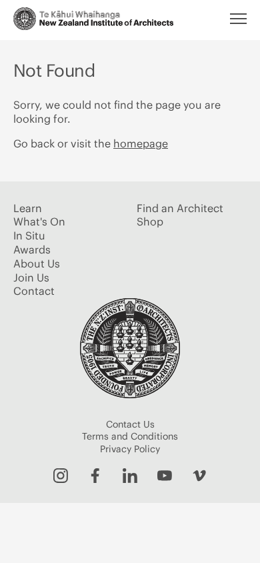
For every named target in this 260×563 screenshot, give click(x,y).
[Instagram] (60, 475)
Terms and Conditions (130, 436)
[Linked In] (130, 475)
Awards (32, 249)
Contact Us (130, 424)
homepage (140, 143)
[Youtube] (164, 475)
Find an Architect (180, 208)
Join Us (31, 277)
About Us (36, 263)
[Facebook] (95, 475)
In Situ (29, 235)
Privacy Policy (130, 449)
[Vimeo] (199, 475)
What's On (39, 221)
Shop (150, 221)
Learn (27, 208)
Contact (34, 291)
